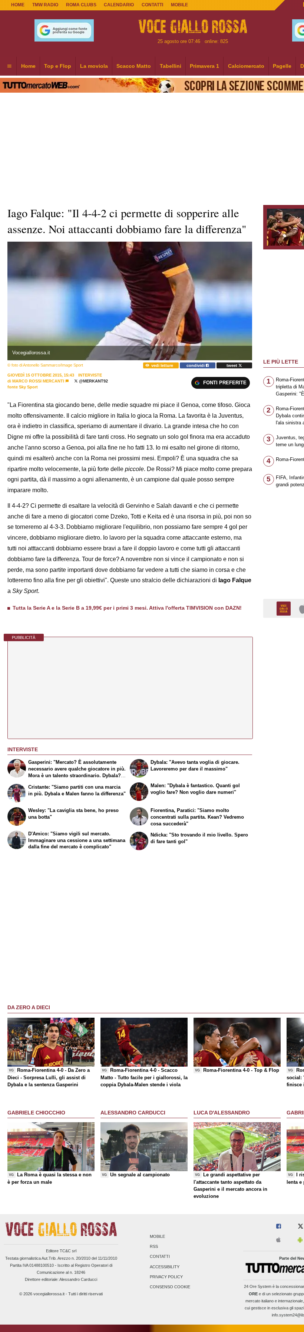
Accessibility (164, 1267)
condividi (196, 365)
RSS (154, 1247)
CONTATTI (152, 5)
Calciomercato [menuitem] (246, 66)
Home (17, 5)
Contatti (160, 1257)
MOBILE (179, 5)
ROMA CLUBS (81, 5)
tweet (232, 365)
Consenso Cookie (170, 1287)
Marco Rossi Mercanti (38, 381)
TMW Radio (45, 5)
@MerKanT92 (93, 381)
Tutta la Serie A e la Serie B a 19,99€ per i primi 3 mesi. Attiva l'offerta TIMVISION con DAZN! (127, 608)
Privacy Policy (166, 1277)
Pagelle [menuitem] (282, 66)
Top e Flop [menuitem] (57, 66)
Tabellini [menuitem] (170, 66)
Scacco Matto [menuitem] (133, 66)
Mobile (157, 1236)
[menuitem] (9, 66)
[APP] (285, 608)
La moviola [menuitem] (94, 66)
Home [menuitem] (28, 66)
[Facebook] (279, 1226)
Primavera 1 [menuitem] (204, 66)
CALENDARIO (119, 5)
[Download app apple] (278, 1240)
